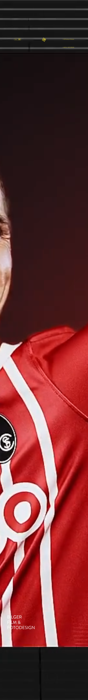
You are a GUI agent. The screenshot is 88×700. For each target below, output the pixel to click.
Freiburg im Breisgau (69, 39)
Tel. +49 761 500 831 (69, 47)
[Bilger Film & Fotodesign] (44, 39)
